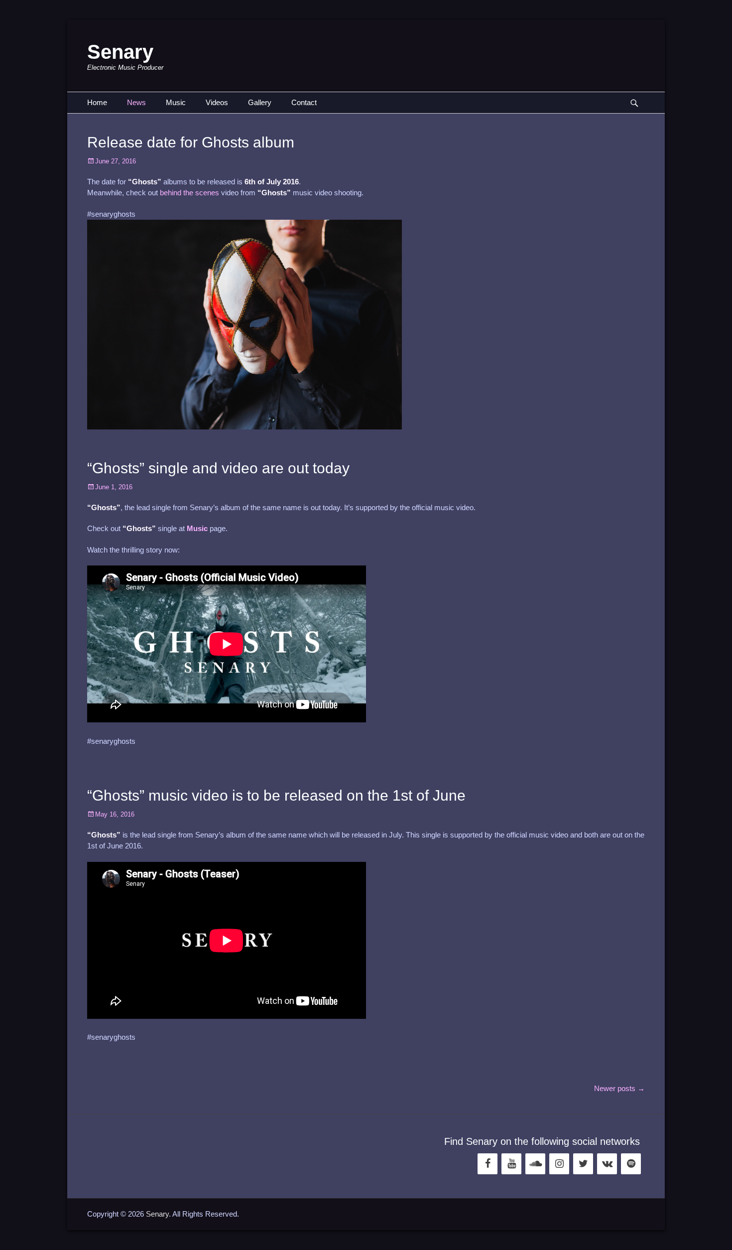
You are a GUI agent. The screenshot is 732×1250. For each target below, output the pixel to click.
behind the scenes (189, 192)
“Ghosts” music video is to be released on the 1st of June (276, 795)
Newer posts (619, 1088)
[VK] (607, 1163)
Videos (217, 102)
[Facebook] (487, 1163)
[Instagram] (559, 1163)
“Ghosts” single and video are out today (218, 468)
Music (176, 102)
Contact (304, 102)
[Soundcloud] (535, 1163)
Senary (120, 52)
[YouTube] (511, 1163)
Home (97, 102)
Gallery (259, 102)
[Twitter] (583, 1163)
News (136, 102)
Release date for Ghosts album (190, 142)
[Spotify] (631, 1163)
